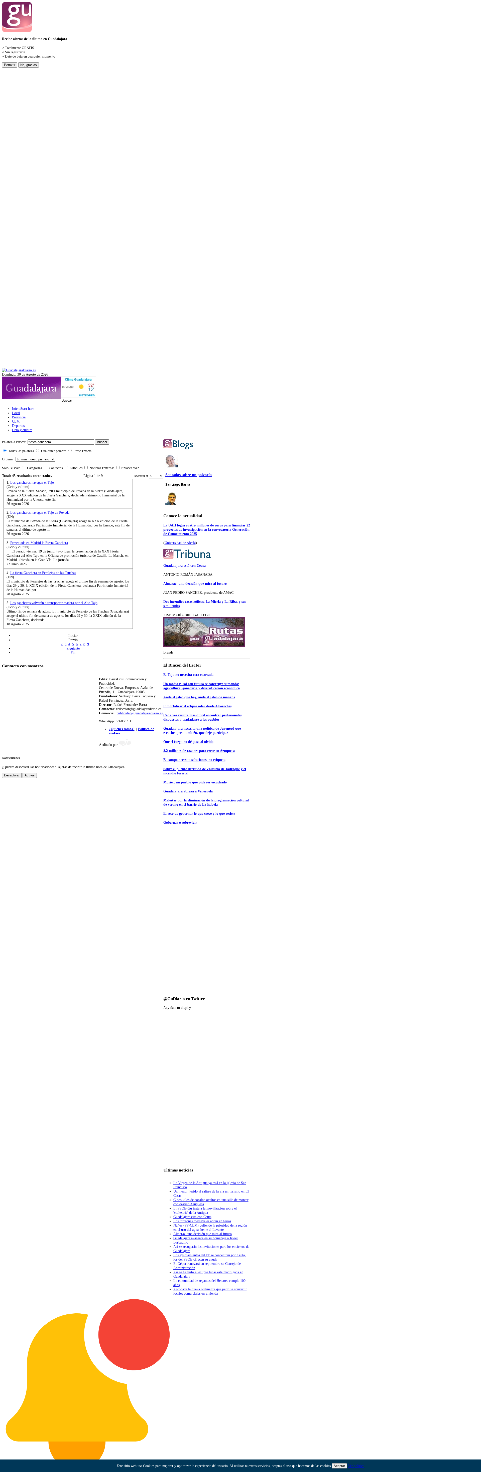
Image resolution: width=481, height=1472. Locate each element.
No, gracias (28, 65)
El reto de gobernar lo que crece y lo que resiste (199, 813)
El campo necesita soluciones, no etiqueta (194, 760)
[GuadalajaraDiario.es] (19, 370)
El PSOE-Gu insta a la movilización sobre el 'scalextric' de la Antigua (205, 1210)
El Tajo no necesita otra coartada (188, 675)
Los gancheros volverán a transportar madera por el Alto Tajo (53, 603)
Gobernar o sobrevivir (180, 822)
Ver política (356, 1466)
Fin (73, 653)
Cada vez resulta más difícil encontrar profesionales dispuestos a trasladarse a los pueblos (202, 717)
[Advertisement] (22, 143)
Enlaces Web (129, 468)
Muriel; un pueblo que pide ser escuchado (195, 782)
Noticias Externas (101, 468)
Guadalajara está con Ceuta (184, 565)
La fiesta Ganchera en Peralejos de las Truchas (43, 573)
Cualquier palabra (53, 451)
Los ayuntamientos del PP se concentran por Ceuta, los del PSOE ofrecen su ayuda (209, 1257)
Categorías (34, 468)
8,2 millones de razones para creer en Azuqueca (199, 751)
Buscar (102, 442)
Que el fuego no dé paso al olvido (188, 742)
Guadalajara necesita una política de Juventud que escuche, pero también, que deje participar (202, 730)
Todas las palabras (21, 451)
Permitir (9, 65)
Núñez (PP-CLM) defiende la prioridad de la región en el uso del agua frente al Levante (210, 1227)
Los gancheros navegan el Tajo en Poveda (39, 512)
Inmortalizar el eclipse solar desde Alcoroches (197, 706)
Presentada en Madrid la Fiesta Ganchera (39, 543)
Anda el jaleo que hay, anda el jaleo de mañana (199, 697)
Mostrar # (141, 476)
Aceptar (339, 1466)
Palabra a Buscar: (14, 442)
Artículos (76, 468)
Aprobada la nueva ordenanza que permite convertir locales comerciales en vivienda (210, 1291)
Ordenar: (8, 459)
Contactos (56, 468)
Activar (30, 775)
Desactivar (12, 775)
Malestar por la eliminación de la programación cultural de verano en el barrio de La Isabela (206, 802)
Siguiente (73, 648)
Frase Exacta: (82, 451)
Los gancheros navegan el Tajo (32, 482)
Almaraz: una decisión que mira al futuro (195, 583)
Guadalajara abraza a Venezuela (188, 791)
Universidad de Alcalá (180, 543)
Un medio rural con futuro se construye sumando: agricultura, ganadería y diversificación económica (201, 686)
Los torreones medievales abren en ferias (202, 1221)
